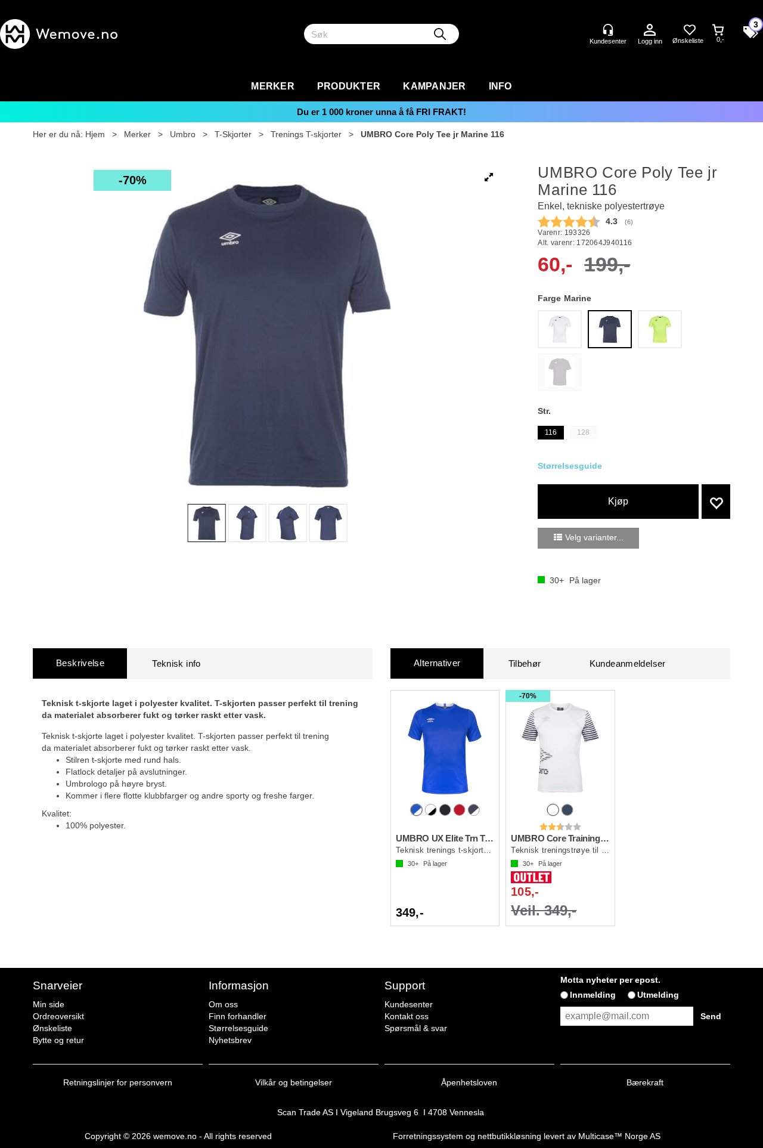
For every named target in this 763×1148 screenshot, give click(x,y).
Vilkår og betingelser (293, 1082)
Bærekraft (644, 1082)
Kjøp (618, 501)
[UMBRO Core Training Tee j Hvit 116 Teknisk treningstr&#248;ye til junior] (560, 747)
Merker (272, 86)
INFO (500, 86)
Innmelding (593, 995)
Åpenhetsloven (469, 1082)
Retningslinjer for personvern (118, 1082)
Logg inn (650, 30)
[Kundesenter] (608, 30)
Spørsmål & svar (415, 1028)
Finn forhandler (237, 1016)
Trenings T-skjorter (306, 134)
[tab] (80, 663)
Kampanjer (434, 86)
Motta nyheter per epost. (610, 980)
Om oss (223, 1004)
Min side (48, 1004)
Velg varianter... (594, 537)
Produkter (348, 86)
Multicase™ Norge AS (619, 1136)
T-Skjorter (233, 134)
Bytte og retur (58, 1040)
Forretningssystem (428, 1136)
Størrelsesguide (238, 1028)
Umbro (183, 134)
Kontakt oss (406, 1016)
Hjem (95, 134)
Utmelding (658, 995)
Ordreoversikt (58, 1016)
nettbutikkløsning (509, 1136)
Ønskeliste (52, 1028)
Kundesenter (408, 1004)
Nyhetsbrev (230, 1040)
